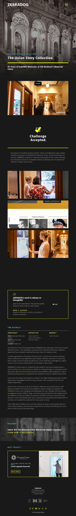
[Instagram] (30, 508)
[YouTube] (36, 508)
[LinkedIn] (39, 508)
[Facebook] (33, 508)
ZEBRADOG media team (16, 391)
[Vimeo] (45, 508)
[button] (66, 5)
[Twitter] (42, 508)
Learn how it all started (21, 432)
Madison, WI (17, 344)
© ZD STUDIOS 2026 (38, 512)
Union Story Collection (25, 369)
